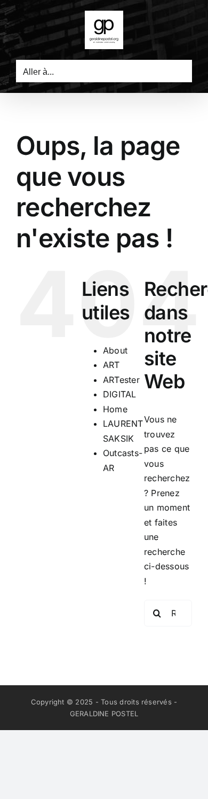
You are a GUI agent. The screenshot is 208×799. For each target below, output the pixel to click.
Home (115, 409)
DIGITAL (120, 394)
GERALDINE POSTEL (104, 713)
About (115, 350)
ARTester (121, 379)
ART (111, 364)
